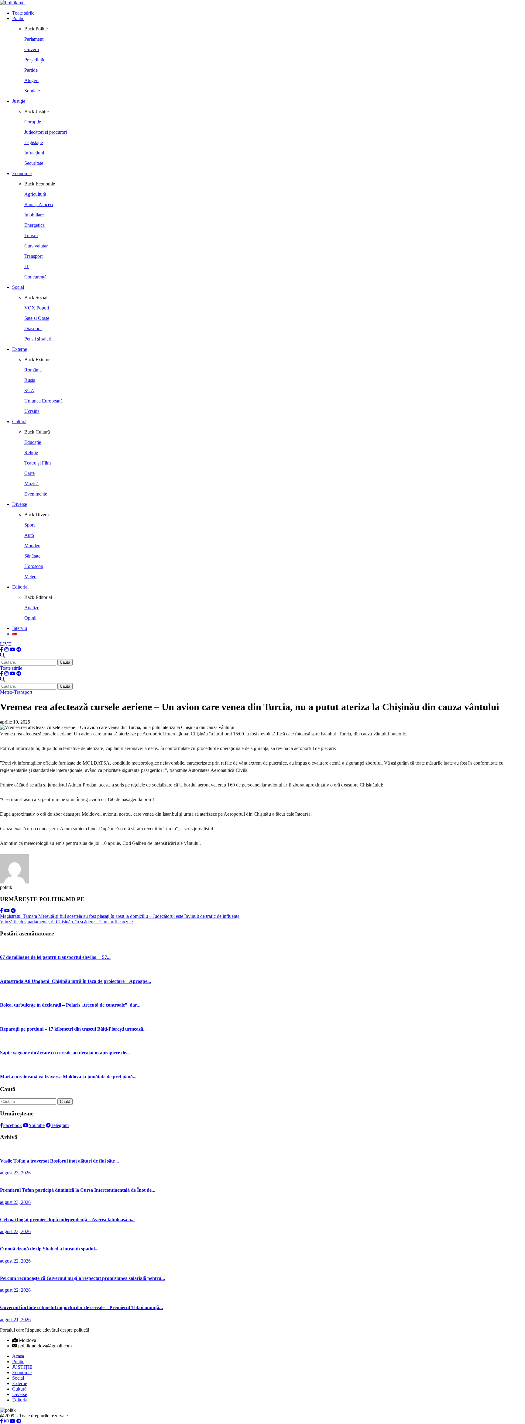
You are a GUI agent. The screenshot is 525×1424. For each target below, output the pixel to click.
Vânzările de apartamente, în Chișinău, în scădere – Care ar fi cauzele (66, 921)
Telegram (60, 1125)
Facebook (12, 1125)
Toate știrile (23, 13)
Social (18, 287)
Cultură (19, 421)
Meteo (6, 692)
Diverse (19, 504)
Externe (19, 349)
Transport (23, 692)
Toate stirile (11, 668)
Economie (22, 173)
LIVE (5, 644)
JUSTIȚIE (22, 1367)
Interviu (19, 628)
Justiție (18, 101)
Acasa (18, 1356)
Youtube (37, 1125)
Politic (18, 18)
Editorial (20, 586)
